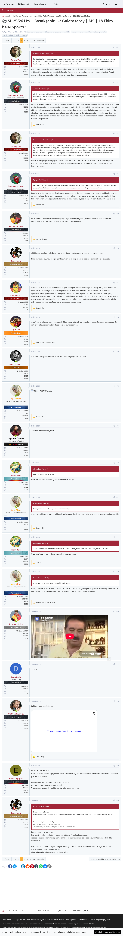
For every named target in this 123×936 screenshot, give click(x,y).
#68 (118, 317)
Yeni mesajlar (8, 10)
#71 (118, 426)
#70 (118, 386)
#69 (118, 352)
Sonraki (40, 41)
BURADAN (41, 928)
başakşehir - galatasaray (35, 32)
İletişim (55, 4)
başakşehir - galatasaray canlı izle (58, 32)
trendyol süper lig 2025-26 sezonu (15, 35)
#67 (118, 283)
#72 (118, 463)
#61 (118, 47)
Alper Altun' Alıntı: (39, 469)
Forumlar (10, 4)
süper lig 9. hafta (100, 32)
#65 (118, 214)
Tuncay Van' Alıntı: (39, 89)
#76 (118, 611)
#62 (118, 82)
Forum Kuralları (40, 4)
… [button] (30, 41)
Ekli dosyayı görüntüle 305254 (44, 474)
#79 (118, 766)
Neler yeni (24, 4)
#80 (118, 800)
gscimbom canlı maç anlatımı (82, 32)
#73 (118, 497)
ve (45, 342)
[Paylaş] (114, 47)
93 (34, 41)
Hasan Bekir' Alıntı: (40, 503)
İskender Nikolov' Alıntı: (41, 53)
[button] (30, 3)
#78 (118, 701)
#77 (118, 664)
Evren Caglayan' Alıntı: (41, 806)
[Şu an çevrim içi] (16, 223)
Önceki (7, 41)
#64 (118, 174)
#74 (118, 537)
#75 (118, 571)
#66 (118, 248)
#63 (118, 133)
